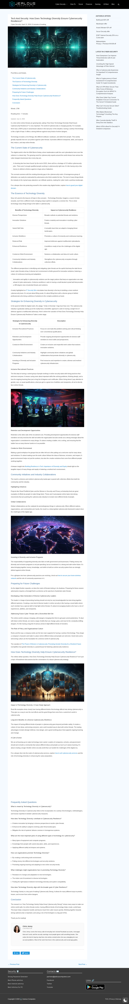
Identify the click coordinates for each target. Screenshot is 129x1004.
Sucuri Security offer (103, 31)
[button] (119, 5)
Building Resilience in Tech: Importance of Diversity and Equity (46, 466)
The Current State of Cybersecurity (24, 78)
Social (81, 4)
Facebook (50, 980)
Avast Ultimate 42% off (103, 27)
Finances (89, 4)
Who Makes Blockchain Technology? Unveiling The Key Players (107, 114)
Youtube (50, 987)
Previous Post (13, 964)
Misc (113, 4)
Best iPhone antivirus (15, 980)
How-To (73, 4)
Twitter (49, 984)
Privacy (111, 999)
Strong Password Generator (18, 977)
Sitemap (118, 999)
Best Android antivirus (16, 984)
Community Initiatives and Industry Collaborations (29, 89)
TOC (106, 999)
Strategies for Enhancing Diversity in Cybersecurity (29, 85)
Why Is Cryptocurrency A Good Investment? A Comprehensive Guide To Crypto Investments (106, 81)
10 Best (106, 4)
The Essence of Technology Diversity (24, 81)
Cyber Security (60, 4)
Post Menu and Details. (18, 73)
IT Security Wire (31, 290)
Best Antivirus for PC (15, 987)
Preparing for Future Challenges (23, 92)
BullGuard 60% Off (102, 20)
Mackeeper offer (101, 24)
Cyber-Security (16, 24)
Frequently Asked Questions (21, 99)
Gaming (97, 4)
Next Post (83, 964)
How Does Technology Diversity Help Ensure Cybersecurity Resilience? (36, 96)
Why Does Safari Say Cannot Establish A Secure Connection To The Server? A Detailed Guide (107, 100)
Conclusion (16, 103)
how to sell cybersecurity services (66, 753)
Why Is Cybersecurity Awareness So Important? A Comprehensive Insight (107, 72)
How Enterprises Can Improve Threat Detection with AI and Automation (106, 58)
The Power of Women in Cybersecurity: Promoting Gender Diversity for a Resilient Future (51, 644)
